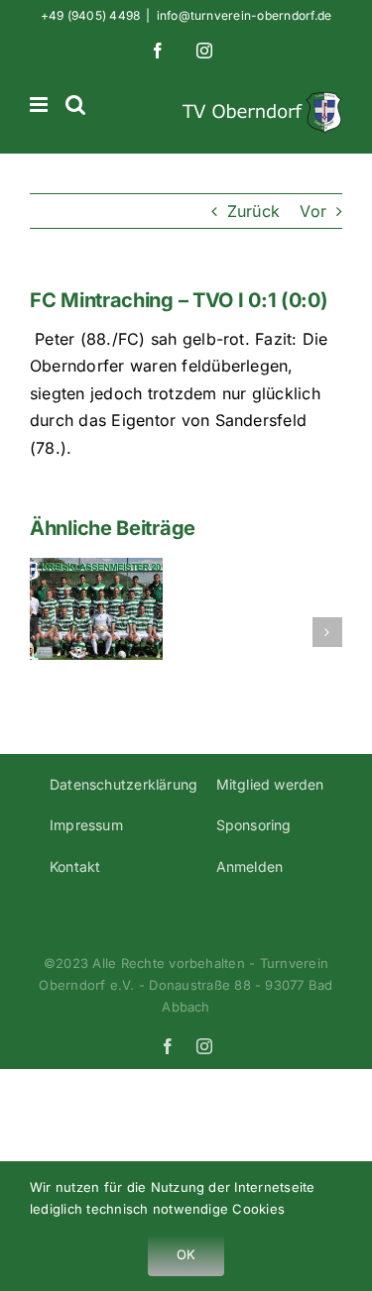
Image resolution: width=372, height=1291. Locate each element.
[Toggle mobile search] (75, 104)
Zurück (253, 211)
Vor (313, 211)
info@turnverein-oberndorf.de (244, 15)
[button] (45, 632)
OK (186, 1254)
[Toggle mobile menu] (40, 104)
